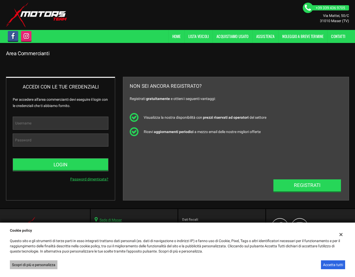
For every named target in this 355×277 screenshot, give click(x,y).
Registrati (307, 185)
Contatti (338, 36)
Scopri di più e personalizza (33, 265)
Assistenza (265, 36)
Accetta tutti (333, 265)
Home (176, 36)
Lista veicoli (198, 36)
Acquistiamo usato (232, 36)
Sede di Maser (111, 220)
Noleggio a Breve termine (303, 36)
